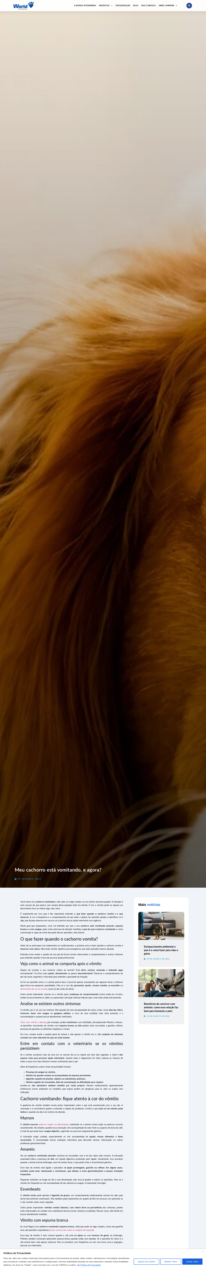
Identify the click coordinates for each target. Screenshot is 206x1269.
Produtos (104, 5)
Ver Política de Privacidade (89, 1265)
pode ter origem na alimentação (54, 1124)
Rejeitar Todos (170, 1261)
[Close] (203, 1251)
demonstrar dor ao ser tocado (33, 989)
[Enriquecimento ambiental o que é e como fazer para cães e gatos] (161, 926)
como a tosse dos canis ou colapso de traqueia (71, 1230)
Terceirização (122, 5)
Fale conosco (148, 5)
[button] (189, 5)
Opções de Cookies (146, 1261)
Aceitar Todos (192, 1261)
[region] (103, 1259)
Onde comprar (166, 5)
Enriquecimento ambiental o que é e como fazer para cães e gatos (161, 950)
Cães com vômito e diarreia (33, 1022)
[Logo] (23, 6)
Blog (135, 5)
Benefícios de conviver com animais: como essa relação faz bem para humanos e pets (161, 1007)
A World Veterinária (85, 5)
